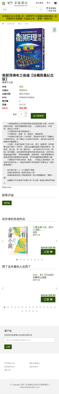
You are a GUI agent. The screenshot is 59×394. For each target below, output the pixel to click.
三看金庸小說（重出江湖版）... (43, 228)
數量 (15, 114)
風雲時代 (23, 90)
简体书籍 (52, 11)
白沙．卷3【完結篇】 (44, 275)
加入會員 (39, 3)
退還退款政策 (9, 367)
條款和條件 (34, 367)
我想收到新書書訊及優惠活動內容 (18, 335)
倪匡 (21, 87)
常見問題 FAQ (9, 363)
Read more (6, 187)
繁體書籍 (52, 8)
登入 (48, 3)
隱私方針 (7, 370)
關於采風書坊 (35, 363)
